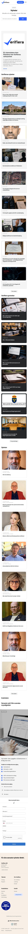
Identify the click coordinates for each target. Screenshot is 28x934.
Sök (23, 19)
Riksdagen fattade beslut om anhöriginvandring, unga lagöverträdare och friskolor (14, 119)
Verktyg (3, 879)
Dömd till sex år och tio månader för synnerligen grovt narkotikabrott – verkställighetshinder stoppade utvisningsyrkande (14, 260)
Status (2, 930)
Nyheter (3, 891)
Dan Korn (4, 472)
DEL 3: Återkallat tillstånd (8, 340)
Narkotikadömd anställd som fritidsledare (12, 165)
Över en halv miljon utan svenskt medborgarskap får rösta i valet (10, 95)
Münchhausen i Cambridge (9, 656)
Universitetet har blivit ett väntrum (11, 566)
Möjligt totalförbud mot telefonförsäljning (12, 235)
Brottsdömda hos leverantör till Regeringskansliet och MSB (10, 434)
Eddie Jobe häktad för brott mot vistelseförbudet (14, 143)
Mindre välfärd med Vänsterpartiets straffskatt (13, 536)
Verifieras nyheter (7, 74)
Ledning (16, 881)
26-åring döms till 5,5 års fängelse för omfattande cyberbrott (11, 285)
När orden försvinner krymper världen (11, 596)
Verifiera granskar (8, 296)
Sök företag (4, 897)
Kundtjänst (3, 895)
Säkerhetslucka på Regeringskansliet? (12, 411)
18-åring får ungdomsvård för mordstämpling (13, 213)
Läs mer (5, 68)
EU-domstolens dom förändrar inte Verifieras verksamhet (12, 54)
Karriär (15, 883)
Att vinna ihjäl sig (6, 474)
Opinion (4, 447)
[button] (26, 2)
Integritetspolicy (8, 930)
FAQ (2, 893)
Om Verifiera (17, 879)
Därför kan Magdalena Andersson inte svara (13, 626)
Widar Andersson (9, 502)
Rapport (3, 881)
